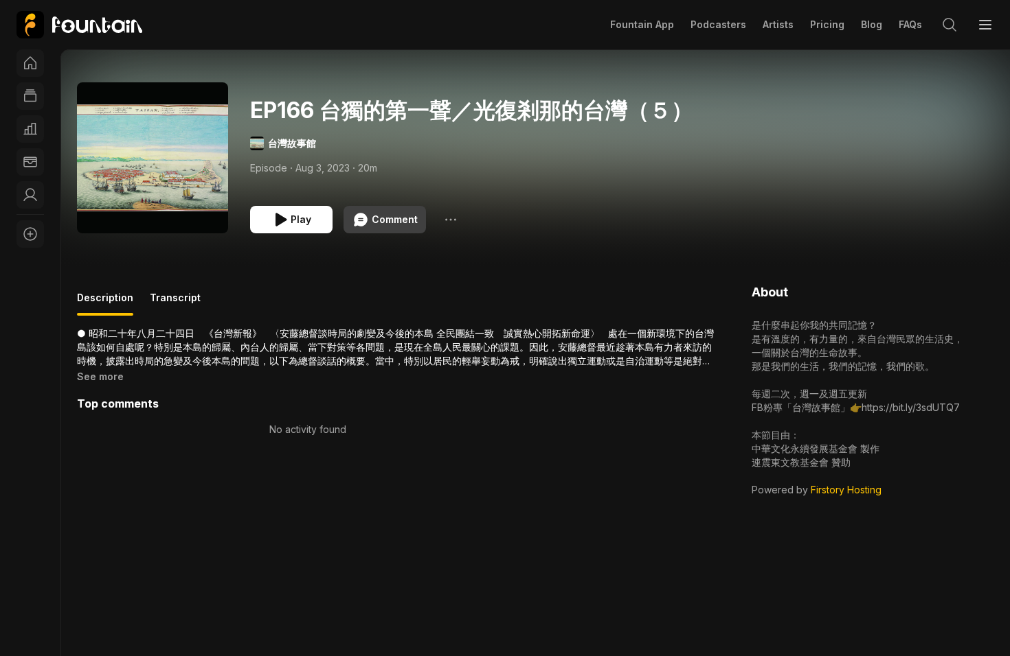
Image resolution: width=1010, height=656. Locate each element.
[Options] (450, 219)
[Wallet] (30, 162)
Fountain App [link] (642, 24)
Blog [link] (871, 24)
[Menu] (985, 24)
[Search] (949, 24)
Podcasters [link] (718, 24)
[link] (79, 24)
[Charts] (30, 129)
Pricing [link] (827, 24)
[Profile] (30, 195)
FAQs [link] (910, 24)
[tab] (105, 303)
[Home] (30, 63)
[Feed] (30, 96)
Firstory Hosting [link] (846, 489)
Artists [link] (778, 24)
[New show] (30, 234)
